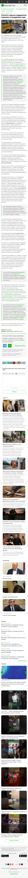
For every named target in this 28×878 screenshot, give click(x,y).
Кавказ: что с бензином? (8, 8)
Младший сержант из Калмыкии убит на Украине (12, 632)
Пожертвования (23, 853)
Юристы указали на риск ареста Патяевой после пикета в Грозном (12, 414)
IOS (22, 304)
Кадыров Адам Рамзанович (10, 597)
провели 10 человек (18, 65)
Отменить (14, 391)
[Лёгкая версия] (7, 1)
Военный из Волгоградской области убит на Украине (13, 638)
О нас (2, 853)
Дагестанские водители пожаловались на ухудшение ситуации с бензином (13, 472)
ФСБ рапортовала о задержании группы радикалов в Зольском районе (12, 625)
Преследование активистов (12, 300)
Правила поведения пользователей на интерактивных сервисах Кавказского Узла (14, 869)
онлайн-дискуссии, (10, 289)
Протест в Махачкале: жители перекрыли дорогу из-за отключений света (12, 737)
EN (4, 1)
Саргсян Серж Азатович (9, 615)
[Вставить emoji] (16, 373)
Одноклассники (13, 317)
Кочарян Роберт (7, 578)
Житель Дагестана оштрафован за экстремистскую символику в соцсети (11, 645)
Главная (3, 10)
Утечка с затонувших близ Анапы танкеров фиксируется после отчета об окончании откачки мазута (13, 683)
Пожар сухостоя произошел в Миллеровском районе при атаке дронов (14, 500)
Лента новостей (9, 10)
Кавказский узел (11, 59)
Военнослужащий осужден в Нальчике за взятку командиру (12, 651)
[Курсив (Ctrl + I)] (6, 373)
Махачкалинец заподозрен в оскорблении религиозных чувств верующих (12, 657)
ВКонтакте (5, 317)
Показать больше (14, 840)
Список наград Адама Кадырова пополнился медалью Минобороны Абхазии (12, 548)
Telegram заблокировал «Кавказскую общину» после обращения (11, 789)
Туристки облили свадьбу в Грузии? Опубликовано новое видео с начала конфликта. (11, 761)
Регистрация (14, 387)
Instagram (22, 316)
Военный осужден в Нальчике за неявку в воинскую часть (14, 522)
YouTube (21, 319)
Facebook (17, 316)
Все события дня (22, 660)
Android (19, 304)
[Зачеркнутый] (12, 373)
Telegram (15, 311)
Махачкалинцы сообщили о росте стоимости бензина (12, 445)
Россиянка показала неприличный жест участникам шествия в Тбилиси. (12, 835)
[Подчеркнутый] (9, 373)
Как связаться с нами (12, 853)
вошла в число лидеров (17, 272)
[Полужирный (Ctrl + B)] (4, 373)
